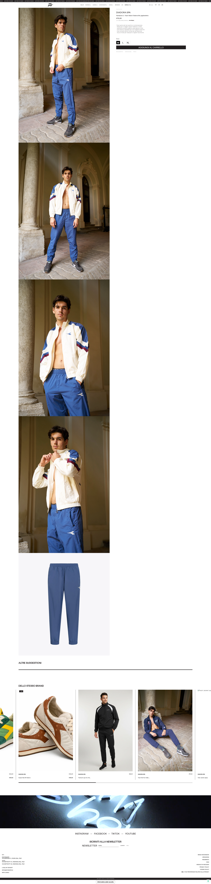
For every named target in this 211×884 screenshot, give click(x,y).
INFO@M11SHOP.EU (7, 870)
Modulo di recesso (203, 864)
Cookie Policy (204, 869)
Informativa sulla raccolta (105, 882)
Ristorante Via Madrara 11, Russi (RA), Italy (12, 858)
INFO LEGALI (5, 872)
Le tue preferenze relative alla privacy (196, 871)
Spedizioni (205, 857)
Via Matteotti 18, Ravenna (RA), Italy (13, 864)
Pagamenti (205, 859)
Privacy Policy (204, 867)
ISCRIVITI (123, 845)
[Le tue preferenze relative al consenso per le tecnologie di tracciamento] (208, 881)
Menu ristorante (203, 854)
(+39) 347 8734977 (7, 867)
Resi (207, 862)
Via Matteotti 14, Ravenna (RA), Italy (13, 861)
